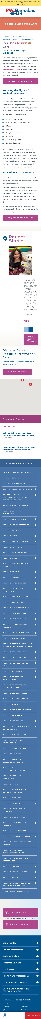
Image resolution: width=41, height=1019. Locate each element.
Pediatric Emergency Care (14, 613)
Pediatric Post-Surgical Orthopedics (14, 777)
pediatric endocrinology (11, 69)
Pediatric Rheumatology (14, 817)
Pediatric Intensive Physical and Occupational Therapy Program (17, 645)
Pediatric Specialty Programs (16, 836)
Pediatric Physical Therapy (15, 748)
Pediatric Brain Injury (13, 547)
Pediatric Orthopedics (13, 721)
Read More (27, 321)
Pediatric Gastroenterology (16, 632)
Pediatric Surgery (11, 866)
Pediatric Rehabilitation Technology (14, 810)
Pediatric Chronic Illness (14, 583)
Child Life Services (11, 478)
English (6, 1003)
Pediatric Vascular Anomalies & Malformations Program (17, 884)
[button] (33, 1015)
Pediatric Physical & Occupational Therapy (13, 761)
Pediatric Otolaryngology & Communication (16, 728)
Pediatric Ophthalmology (14, 715)
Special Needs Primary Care (15, 891)
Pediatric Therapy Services (15, 872)
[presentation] (31, 302)
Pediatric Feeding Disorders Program (15, 626)
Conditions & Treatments (10, 39)
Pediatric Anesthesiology (14, 519)
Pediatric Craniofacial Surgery (17, 596)
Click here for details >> (20, 4)
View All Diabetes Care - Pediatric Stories (31, 339)
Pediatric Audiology (12, 530)
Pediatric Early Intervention (16, 608)
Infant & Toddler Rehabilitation (17, 489)
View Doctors (18, 912)
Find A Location (19, 925)
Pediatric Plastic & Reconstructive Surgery (14, 769)
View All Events (9, 426)
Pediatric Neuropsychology (15, 693)
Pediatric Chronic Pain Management (13, 590)
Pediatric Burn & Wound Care (16, 552)
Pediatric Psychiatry (12, 784)
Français (24, 1007)
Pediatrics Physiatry (12, 754)
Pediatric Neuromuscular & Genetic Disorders (15, 686)
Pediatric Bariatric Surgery (15, 541)
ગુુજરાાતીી (6, 1010)
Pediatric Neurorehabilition (16, 698)
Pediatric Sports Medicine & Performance (15, 859)
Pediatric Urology (11, 877)
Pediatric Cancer (10, 558)
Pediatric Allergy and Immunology (13, 512)
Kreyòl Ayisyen (27, 1010)
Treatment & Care (9, 36)
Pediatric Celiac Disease (14, 572)
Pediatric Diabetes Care (13, 602)
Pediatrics (22, 36)
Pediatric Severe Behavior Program (14, 824)
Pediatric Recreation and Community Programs (14, 791)
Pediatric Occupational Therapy (17, 710)
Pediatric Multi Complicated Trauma (15, 664)
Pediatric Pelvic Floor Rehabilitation (13, 741)
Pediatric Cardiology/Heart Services (15, 565)
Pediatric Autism (10, 536)
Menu (4, 1016)
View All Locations (17, 372)
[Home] (20, 11)
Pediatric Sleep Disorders (14, 831)
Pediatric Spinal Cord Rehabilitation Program (14, 851)
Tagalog (6, 1007)
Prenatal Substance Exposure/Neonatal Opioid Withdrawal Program (15, 497)
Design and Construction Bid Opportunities (15, 989)
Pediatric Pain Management (15, 734)
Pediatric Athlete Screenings (16, 525)
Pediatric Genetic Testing (14, 638)
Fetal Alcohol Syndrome (14, 483)
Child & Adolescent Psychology (17, 472)
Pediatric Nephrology (13, 671)
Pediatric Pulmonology (13, 803)
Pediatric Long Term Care (14, 657)
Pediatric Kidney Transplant (15, 652)
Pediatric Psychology (13, 797)
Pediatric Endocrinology (14, 619)
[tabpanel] (20, 260)
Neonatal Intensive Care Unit (16, 505)
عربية (22, 1003)
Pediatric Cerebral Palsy (14, 577)
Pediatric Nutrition (11, 704)
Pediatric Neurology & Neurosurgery (13, 678)
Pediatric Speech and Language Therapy (17, 843)
